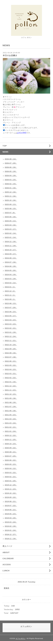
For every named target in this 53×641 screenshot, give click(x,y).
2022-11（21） (11, 341)
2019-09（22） (11, 497)
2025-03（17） (11, 229)
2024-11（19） (11, 246)
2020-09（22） (11, 448)
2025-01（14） (11, 237)
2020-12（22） (11, 435)
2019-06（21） (11, 510)
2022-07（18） (11, 357)
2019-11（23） (11, 489)
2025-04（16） (11, 225)
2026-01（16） (11, 188)
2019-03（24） (11, 522)
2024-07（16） (11, 262)
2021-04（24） (11, 419)
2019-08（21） (11, 501)
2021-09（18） (11, 398)
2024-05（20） (11, 270)
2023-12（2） (10, 291)
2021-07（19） (11, 407)
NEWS (5, 152)
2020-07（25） (11, 456)
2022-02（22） (11, 378)
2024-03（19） (11, 279)
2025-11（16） (11, 196)
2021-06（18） (11, 411)
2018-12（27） (11, 534)
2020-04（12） (11, 468)
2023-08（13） (11, 303)
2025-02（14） (11, 233)
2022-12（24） (11, 336)
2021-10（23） (11, 394)
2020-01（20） (11, 481)
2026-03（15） (11, 180)
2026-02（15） (11, 184)
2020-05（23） (11, 464)
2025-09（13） (11, 204)
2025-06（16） (11, 217)
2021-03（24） (11, 423)
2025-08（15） (11, 208)
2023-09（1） (10, 299)
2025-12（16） (11, 192)
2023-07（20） (11, 308)
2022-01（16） (11, 382)
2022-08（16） (11, 353)
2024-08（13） (11, 258)
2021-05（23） (11, 415)
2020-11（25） (11, 440)
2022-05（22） (11, 365)
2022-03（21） (11, 374)
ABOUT (6, 552)
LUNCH (6, 571)
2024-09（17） (11, 254)
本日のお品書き (10, 55)
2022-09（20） (11, 349)
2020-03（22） (11, 473)
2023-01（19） (11, 332)
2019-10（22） (11, 493)
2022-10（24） (11, 345)
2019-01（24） (11, 530)
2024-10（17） (11, 250)
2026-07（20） (11, 163)
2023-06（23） (11, 312)
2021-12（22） (11, 386)
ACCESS (7, 565)
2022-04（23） (11, 369)
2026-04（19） (11, 175)
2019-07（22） (11, 506)
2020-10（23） (11, 444)
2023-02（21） (11, 328)
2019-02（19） (11, 526)
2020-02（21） (11, 477)
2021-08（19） (11, 402)
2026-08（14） (11, 159)
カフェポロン (21, 638)
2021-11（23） (11, 390)
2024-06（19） (11, 266)
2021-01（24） (11, 431)
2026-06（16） (11, 167)
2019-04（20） (11, 518)
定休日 (6, 588)
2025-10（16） (11, 200)
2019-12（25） (11, 485)
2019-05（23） (11, 514)
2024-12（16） (11, 242)
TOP (5, 146)
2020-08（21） (11, 452)
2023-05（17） (11, 316)
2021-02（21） (11, 427)
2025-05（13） (11, 221)
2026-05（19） (11, 171)
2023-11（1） (10, 295)
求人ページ (7, 546)
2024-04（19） (11, 275)
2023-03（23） (11, 324)
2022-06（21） (11, 361)
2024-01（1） (10, 287)
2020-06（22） (11, 460)
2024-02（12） (11, 283)
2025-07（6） (10, 213)
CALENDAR (8, 558)
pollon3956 (21, 133)
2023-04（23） (11, 320)
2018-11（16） (11, 539)
